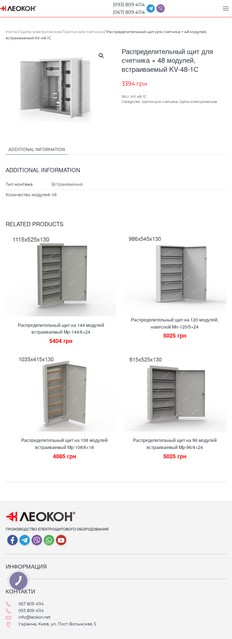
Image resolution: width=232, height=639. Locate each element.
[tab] (34, 150)
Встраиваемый (67, 184)
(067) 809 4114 (129, 12)
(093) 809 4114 (129, 4)
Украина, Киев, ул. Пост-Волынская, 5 (57, 624)
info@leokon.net (34, 617)
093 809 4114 (31, 610)
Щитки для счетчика (84, 31)
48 (54, 194)
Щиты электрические (40, 31)
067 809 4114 (31, 603)
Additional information (36, 149)
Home (11, 31)
